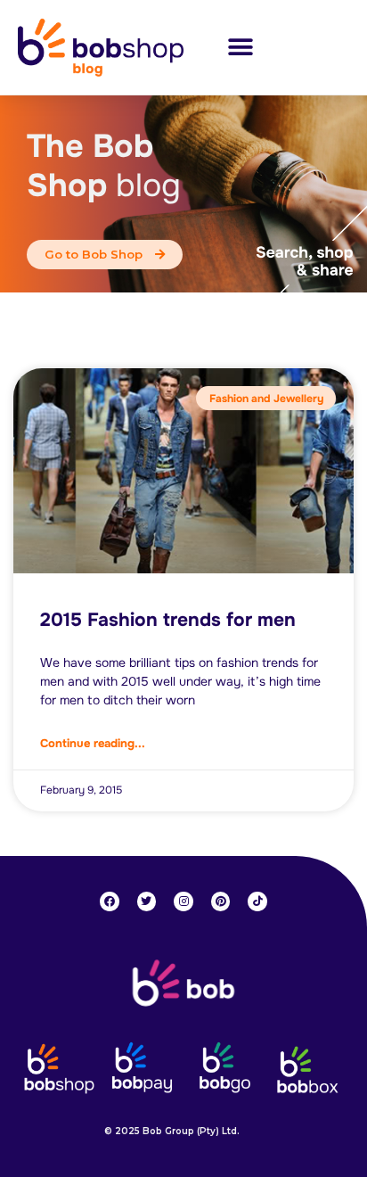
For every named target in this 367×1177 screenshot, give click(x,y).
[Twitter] (147, 901)
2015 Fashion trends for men (168, 619)
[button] (240, 48)
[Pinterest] (221, 901)
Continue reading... (92, 743)
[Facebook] (109, 901)
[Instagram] (183, 901)
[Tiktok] (257, 901)
